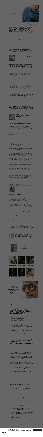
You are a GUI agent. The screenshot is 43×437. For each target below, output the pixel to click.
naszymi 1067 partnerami (13, 430)
